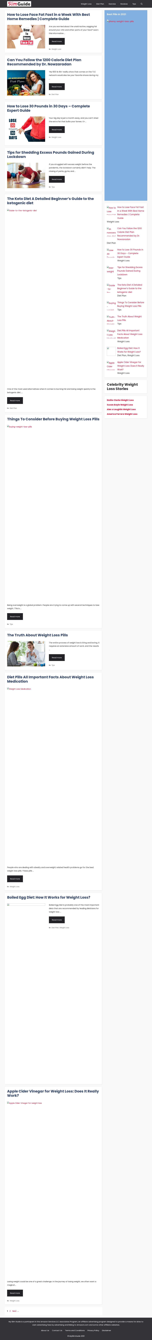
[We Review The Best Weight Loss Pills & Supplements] (19, 4)
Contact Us (57, 1330)
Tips (134, 4)
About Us (45, 1330)
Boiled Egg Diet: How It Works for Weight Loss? (48, 897)
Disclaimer (106, 1330)
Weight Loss (86, 4)
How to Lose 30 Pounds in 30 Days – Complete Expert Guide (48, 108)
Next (15, 1311)
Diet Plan (100, 4)
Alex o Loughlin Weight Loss (121, 409)
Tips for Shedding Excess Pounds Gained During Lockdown (50, 154)
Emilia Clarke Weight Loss (120, 400)
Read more (58, 42)
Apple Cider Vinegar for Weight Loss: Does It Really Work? (53, 1093)
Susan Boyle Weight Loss (120, 404)
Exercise (112, 4)
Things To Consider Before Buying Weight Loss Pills (53, 419)
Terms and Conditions (75, 1330)
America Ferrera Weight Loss (122, 414)
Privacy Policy (93, 1330)
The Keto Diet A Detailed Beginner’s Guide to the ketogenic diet (50, 201)
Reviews (124, 4)
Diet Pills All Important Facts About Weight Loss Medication (50, 679)
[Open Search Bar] (141, 4)
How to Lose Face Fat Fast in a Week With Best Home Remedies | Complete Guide (48, 16)
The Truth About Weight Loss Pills (37, 635)
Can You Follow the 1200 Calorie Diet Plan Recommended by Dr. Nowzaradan (44, 62)
